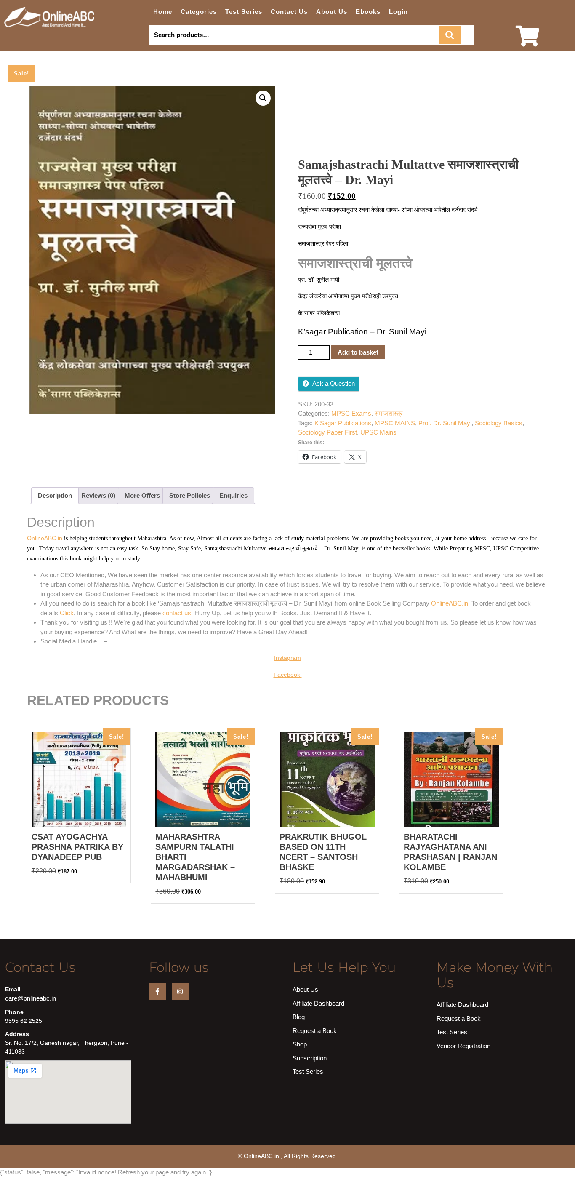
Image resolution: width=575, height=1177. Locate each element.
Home (162, 11)
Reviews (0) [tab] (98, 495)
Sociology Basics (498, 423)
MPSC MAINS (395, 423)
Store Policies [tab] (189, 495)
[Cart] (527, 41)
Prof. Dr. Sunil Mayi (444, 423)
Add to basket (358, 352)
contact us (176, 613)
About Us (331, 11)
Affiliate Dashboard (318, 1003)
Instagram (287, 657)
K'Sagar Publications (342, 423)
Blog (299, 1016)
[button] (263, 98)
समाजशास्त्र (389, 413)
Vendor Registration (463, 1045)
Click (67, 613)
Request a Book (315, 1030)
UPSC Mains (378, 432)
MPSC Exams (351, 413)
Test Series (243, 11)
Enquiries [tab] (233, 495)
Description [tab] (55, 495)
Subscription (310, 1058)
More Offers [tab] (142, 495)
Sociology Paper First (327, 432)
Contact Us (289, 11)
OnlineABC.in (44, 538)
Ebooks (368, 11)
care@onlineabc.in (30, 998)
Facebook (288, 674)
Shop (300, 1044)
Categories (199, 11)
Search (450, 35)
